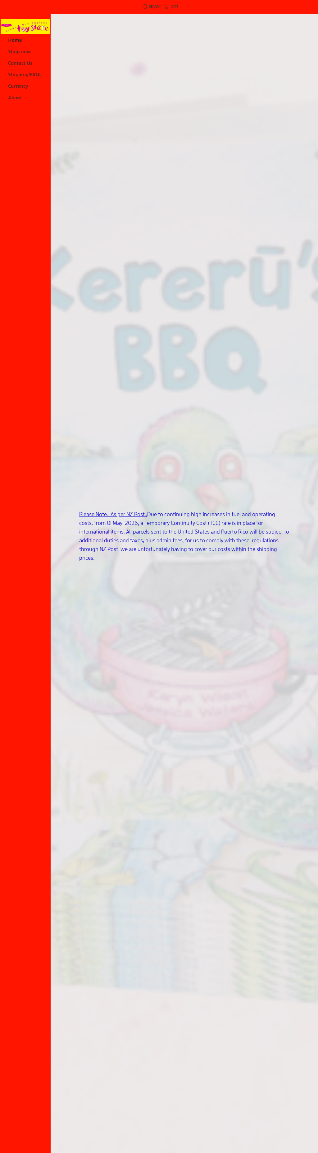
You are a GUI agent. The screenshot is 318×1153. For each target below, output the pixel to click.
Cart (174, 6)
